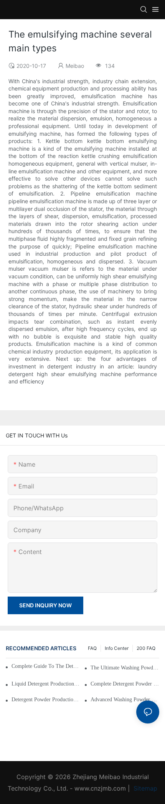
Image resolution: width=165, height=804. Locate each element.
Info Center (117, 648)
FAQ (92, 648)
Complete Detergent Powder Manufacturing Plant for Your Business (125, 684)
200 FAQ (146, 648)
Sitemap (144, 788)
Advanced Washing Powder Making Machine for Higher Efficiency (125, 699)
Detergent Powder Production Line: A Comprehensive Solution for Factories (46, 699)
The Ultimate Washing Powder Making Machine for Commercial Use (125, 668)
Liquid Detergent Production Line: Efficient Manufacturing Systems (46, 684)
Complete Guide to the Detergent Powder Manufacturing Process (46, 666)
